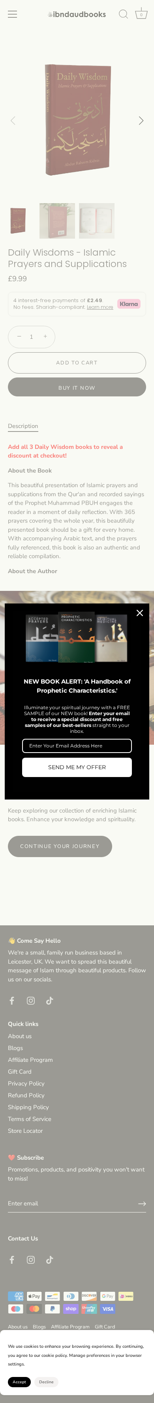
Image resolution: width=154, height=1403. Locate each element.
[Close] (139, 612)
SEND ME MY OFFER (77, 767)
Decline (46, 1382)
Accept (19, 1382)
